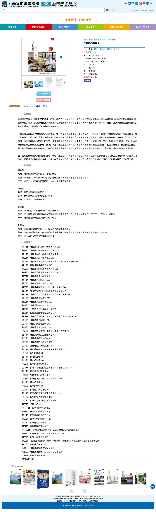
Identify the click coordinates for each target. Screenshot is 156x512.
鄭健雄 (109, 49)
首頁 (133, 10)
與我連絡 (151, 10)
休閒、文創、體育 (109, 40)
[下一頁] (64, 83)
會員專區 (144, 10)
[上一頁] (23, 83)
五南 (94, 52)
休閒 (99, 40)
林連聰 (95, 49)
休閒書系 (95, 55)
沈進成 (116, 49)
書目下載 (138, 10)
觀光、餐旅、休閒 (91, 40)
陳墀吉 (102, 49)
